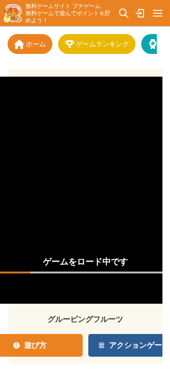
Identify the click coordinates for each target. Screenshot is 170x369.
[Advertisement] (85, 173)
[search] (123, 13)
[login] (140, 13)
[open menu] (157, 13)
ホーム (36, 44)
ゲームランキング (102, 44)
